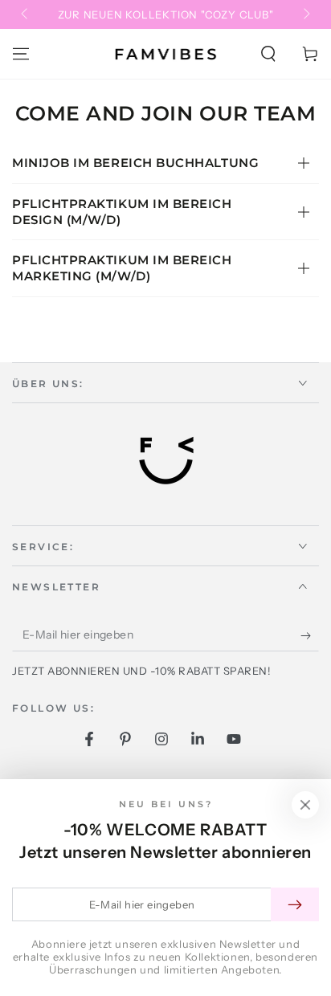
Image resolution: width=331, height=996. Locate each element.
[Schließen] (305, 805)
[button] (268, 53)
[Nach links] (25, 14)
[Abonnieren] (309, 635)
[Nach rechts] (305, 14)
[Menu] (21, 53)
